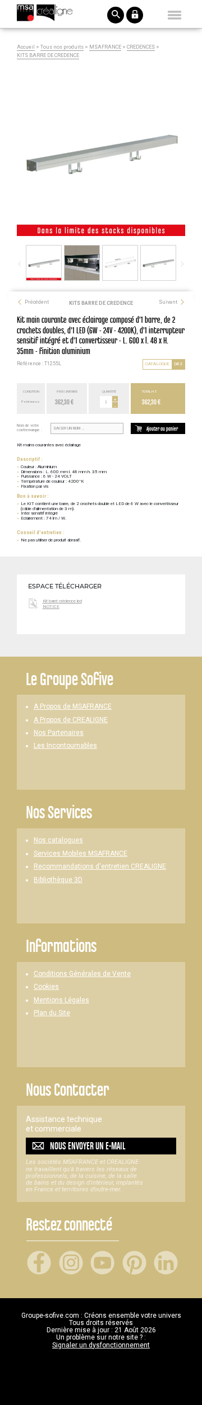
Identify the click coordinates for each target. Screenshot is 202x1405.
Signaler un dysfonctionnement (101, 1345)
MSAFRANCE (105, 47)
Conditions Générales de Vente (82, 974)
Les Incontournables (65, 745)
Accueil (26, 47)
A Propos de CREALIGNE (71, 720)
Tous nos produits (62, 47)
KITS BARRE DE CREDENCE (48, 55)
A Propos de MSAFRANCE (73, 706)
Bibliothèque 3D (58, 880)
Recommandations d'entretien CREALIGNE (100, 866)
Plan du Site (52, 1013)
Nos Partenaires (59, 733)
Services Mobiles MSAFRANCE (80, 853)
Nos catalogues (58, 840)
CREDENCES (141, 47)
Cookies (46, 987)
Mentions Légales (61, 1000)
